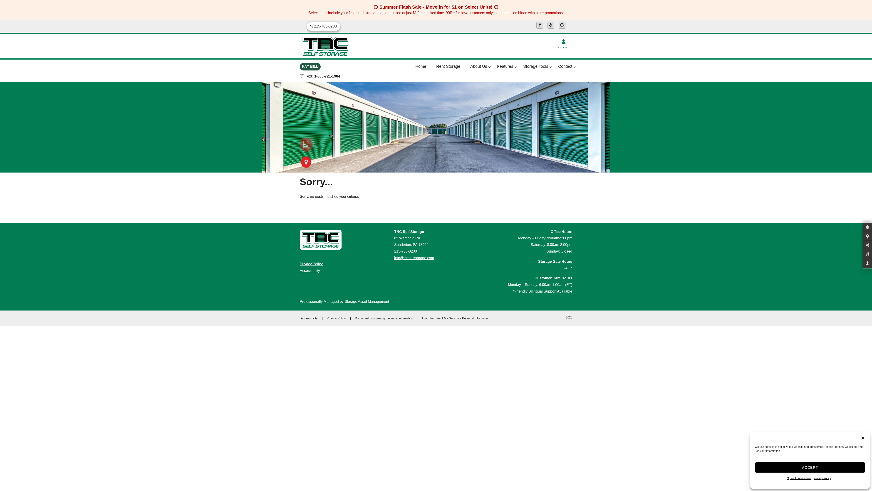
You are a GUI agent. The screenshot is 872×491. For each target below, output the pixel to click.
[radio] (306, 145)
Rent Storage (448, 66)
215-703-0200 (405, 251)
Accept (810, 467)
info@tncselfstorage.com (414, 258)
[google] (562, 25)
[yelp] (550, 25)
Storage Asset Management (366, 301)
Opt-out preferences (799, 478)
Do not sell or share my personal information (384, 318)
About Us (478, 66)
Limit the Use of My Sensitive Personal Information (455, 318)
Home (420, 66)
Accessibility (310, 271)
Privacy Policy (822, 478)
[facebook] (539, 25)
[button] (863, 438)
